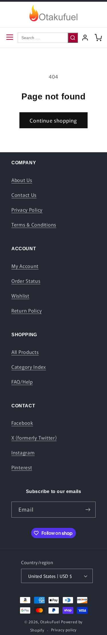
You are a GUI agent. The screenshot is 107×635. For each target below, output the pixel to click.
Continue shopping (53, 120)
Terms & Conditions (33, 224)
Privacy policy (64, 629)
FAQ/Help (22, 381)
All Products (25, 351)
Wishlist (20, 295)
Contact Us (24, 194)
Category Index (28, 366)
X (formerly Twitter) (33, 437)
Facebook (22, 422)
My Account (25, 266)
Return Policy (26, 310)
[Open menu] (10, 37)
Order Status (26, 280)
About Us (21, 180)
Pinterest (21, 467)
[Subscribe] (87, 510)
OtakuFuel (50, 621)
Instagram (23, 452)
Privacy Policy (27, 209)
